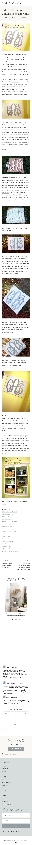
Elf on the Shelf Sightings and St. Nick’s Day (7, 564)
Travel (4, 790)
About (4, 766)
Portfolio (5, 769)
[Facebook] (6, 832)
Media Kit (5, 801)
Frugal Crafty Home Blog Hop (9, 511)
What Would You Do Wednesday (10, 551)
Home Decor (6, 782)
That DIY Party (6, 524)
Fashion (4, 785)
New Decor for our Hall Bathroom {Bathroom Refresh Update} (16, 614)
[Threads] (13, 832)
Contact (5, 799)
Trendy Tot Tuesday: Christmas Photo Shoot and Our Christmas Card (23, 565)
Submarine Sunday (7, 519)
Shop (4, 771)
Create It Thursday (7, 546)
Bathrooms (23, 17)
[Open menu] (28, 3)
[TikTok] (11, 832)
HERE (3, 504)
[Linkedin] (16, 832)
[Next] (24, 600)
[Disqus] (16, 642)
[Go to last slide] (7, 600)
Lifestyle (5, 780)
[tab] (12, 619)
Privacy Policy (6, 804)
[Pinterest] (8, 832)
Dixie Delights (15, 81)
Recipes (4, 788)
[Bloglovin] (18, 832)
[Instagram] (3, 832)
